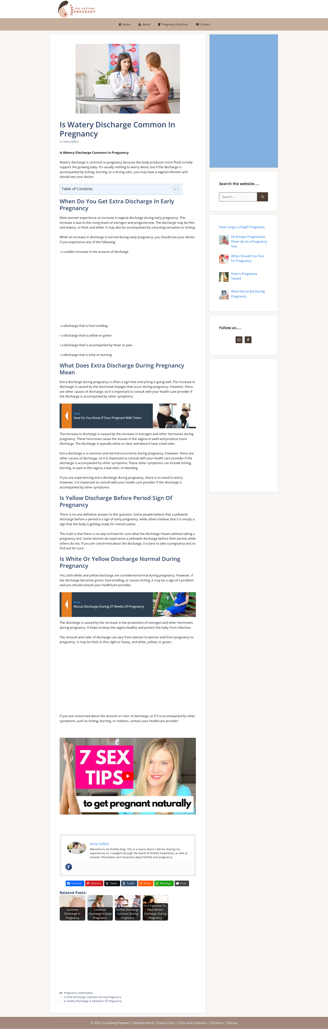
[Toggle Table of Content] (174, 189)
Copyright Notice (143, 1023)
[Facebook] (68, 866)
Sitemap (232, 1023)
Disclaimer (217, 1023)
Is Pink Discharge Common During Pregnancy (92, 997)
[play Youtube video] (128, 776)
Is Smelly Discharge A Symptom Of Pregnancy (93, 1001)
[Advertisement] (128, 290)
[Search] (262, 196)
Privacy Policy (166, 1023)
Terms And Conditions (192, 1023)
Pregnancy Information (78, 993)
